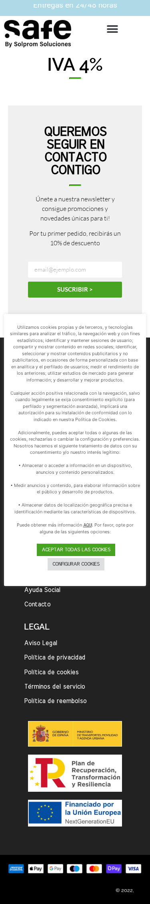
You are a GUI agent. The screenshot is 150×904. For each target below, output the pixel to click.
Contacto (37, 604)
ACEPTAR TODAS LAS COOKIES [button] (76, 549)
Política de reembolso (55, 701)
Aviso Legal (40, 643)
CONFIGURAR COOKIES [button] (76, 564)
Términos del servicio (54, 686)
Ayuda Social (42, 590)
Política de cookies (51, 672)
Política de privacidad (54, 657)
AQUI (87, 525)
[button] (113, 29)
